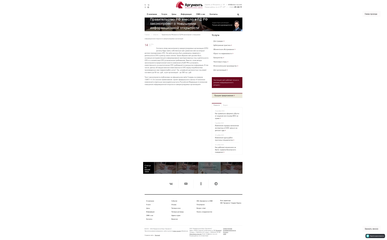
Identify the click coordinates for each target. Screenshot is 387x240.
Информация (186, 14)
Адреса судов (175, 215)
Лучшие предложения (223, 96)
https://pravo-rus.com (195, 234)
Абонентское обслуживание (223, 49)
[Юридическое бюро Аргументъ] (189, 5)
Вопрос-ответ (201, 208)
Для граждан (218, 41)
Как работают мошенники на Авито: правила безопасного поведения (225, 150)
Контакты (214, 14)
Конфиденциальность (229, 230)
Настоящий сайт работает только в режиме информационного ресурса (226, 82)
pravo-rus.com (177, 231)
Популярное (201, 204)
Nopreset (157, 235)
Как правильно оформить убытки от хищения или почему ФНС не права (227, 116)
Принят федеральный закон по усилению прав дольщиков (186, 165)
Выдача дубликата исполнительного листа (208, 165)
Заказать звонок (371, 229)
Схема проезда (371, 14)
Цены (174, 14)
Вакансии (174, 219)
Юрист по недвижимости (222, 53)
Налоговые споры (220, 62)
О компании (152, 14)
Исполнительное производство (225, 66)
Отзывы (173, 204)
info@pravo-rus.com (235, 4)
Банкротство (218, 57)
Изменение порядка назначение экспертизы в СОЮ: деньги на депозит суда (227, 128)
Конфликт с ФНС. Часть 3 (231, 164)
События (155, 34)
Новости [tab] (217, 105)
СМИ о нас (200, 14)
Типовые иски (175, 208)
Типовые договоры (177, 212)
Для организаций (219, 70)
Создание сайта (149, 235)
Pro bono (225, 232)
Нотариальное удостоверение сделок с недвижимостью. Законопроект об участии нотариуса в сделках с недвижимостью (165, 168)
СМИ (224, 234)
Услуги (164, 14)
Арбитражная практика (221, 45)
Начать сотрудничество (204, 212)
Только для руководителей (222, 25)
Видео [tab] (225, 105)
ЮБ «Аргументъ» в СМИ (205, 201)
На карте (218, 230)
